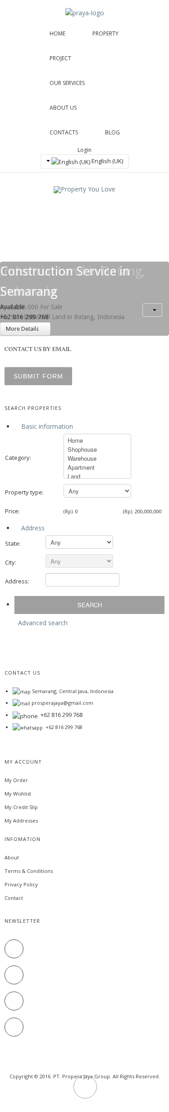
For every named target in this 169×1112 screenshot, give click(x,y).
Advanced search (43, 622)
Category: (18, 458)
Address (32, 528)
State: (13, 543)
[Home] (97, 440)
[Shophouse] (97, 449)
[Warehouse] (97, 458)
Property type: (24, 492)
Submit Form (38, 376)
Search (90, 604)
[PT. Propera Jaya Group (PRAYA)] (84, 12)
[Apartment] (97, 467)
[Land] (97, 476)
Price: (12, 511)
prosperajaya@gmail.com (62, 702)
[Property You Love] (84, 189)
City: (10, 562)
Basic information (46, 426)
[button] (152, 310)
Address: (17, 581)
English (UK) (106, 161)
